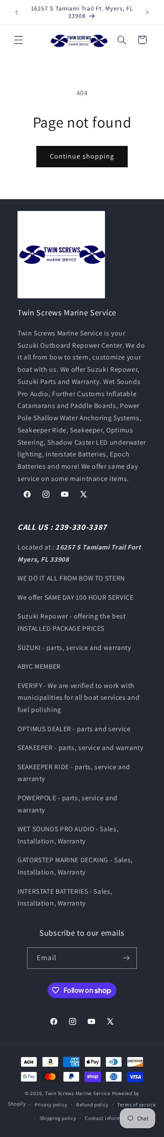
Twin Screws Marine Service (78, 1093)
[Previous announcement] (16, 12)
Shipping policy (58, 1118)
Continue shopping (82, 156)
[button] (18, 40)
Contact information (109, 1118)
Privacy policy (51, 1104)
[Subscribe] (126, 958)
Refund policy (92, 1104)
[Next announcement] (147, 12)
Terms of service (136, 1104)
